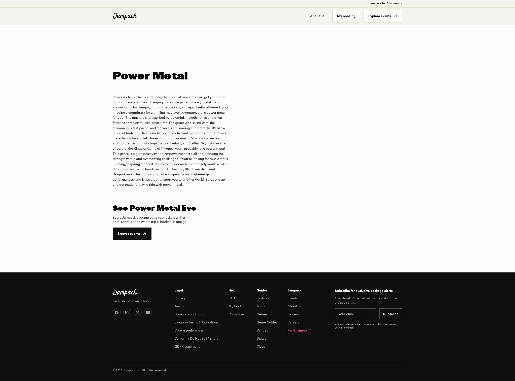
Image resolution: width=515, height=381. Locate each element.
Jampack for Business (385, 3)
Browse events (128, 234)
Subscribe (390, 314)
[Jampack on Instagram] (127, 312)
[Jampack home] (125, 16)
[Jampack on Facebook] (117, 312)
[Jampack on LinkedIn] (148, 312)
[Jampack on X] (138, 312)
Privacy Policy (352, 324)
